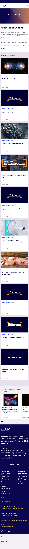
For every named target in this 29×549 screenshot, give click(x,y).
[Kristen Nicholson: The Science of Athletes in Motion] (14, 357)
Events (2, 1)
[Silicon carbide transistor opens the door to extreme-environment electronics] (11, 400)
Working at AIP (4, 536)
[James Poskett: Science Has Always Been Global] (14, 195)
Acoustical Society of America (8, 506)
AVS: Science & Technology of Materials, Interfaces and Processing (14, 521)
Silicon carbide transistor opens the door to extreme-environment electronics (10, 411)
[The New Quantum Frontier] (14, 66)
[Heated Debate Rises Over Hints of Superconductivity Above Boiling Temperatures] (14, 228)
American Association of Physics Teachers (11, 511)
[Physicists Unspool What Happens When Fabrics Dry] (14, 131)
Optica (2, 524)
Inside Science (6, 76)
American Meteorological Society (9, 515)
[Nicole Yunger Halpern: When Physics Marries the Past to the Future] (14, 98)
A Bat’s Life (5, 305)
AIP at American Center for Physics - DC (23, 473)
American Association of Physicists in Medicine (12, 508)
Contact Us (20, 483)
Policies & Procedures (5, 538)
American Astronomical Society (8, 513)
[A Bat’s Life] (14, 292)
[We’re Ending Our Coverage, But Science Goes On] (14, 163)
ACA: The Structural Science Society (9, 504)
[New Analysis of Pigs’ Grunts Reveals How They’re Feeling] (14, 260)
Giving (26, 1)
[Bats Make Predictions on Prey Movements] (14, 324)
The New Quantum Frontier (9, 78)
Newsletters (14, 1)
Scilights (4, 407)
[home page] (6, 6)
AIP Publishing (4, 486)
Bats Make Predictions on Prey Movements (13, 337)
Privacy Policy (4, 541)
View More (3, 48)
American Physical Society (7, 518)
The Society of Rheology (7, 526)
